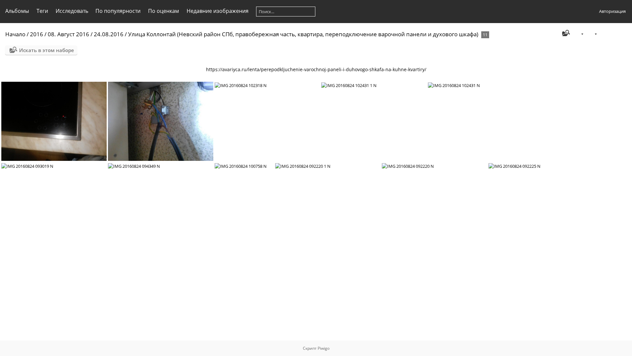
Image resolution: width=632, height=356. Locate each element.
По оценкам (163, 11)
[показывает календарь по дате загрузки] (614, 34)
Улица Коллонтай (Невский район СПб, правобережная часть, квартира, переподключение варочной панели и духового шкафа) (303, 34)
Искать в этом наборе (46, 50)
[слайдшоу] (603, 34)
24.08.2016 (108, 34)
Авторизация (612, 11)
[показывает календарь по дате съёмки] (624, 34)
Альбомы (17, 11)
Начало (15, 34)
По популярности (118, 11)
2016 (36, 34)
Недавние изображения (218, 11)
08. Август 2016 (68, 34)
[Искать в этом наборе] (565, 34)
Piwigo (323, 348)
